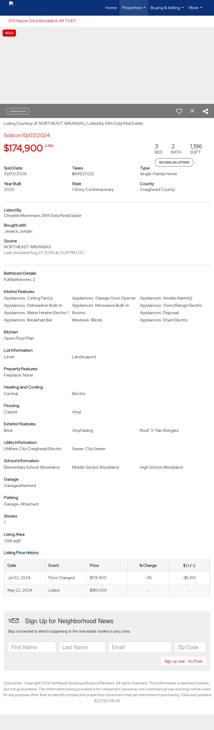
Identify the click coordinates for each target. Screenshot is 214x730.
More (196, 10)
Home (111, 7)
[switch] (179, 111)
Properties (134, 10)
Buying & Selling (168, 10)
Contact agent (18, 111)
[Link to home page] (29, 8)
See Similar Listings (174, 162)
